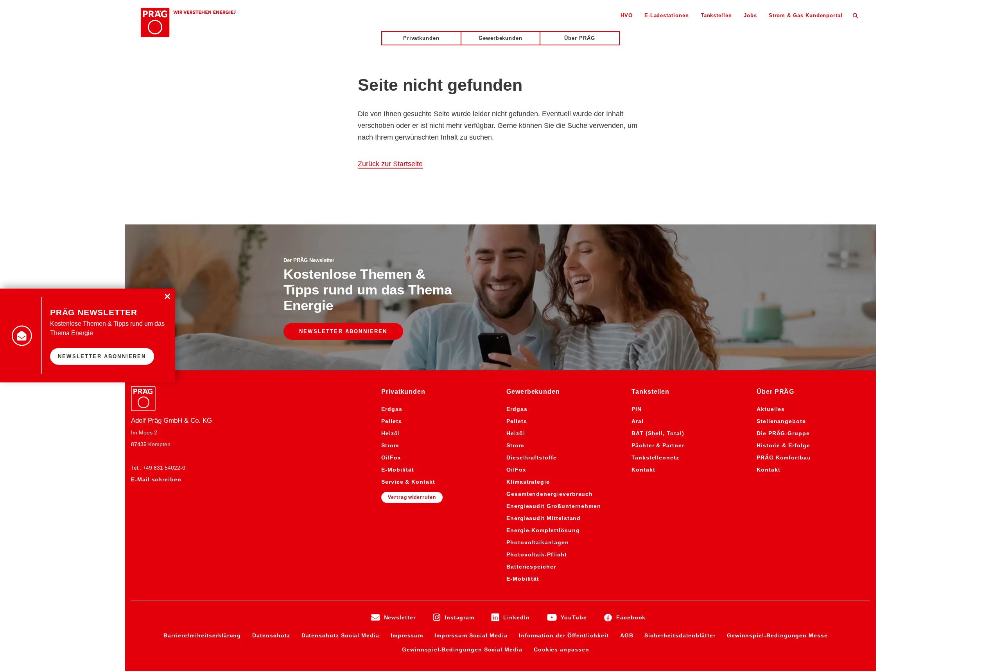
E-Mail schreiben (156, 479)
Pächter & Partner (657, 445)
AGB (626, 635)
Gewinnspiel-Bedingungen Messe (777, 635)
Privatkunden (421, 38)
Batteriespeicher (531, 566)
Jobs (750, 15)
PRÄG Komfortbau (784, 457)
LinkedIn (516, 617)
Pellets (391, 421)
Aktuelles (771, 409)
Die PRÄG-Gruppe (783, 433)
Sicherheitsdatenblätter (679, 635)
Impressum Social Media (470, 635)
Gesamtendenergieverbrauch (549, 494)
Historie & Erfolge (783, 445)
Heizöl (390, 433)
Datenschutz (271, 635)
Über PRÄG (579, 38)
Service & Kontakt (408, 482)
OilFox (391, 457)
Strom (390, 445)
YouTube (574, 617)
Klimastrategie (528, 482)
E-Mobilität (397, 469)
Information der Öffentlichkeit (564, 635)
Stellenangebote (781, 421)
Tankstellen (716, 15)
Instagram (459, 617)
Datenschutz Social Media (340, 635)
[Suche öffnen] (855, 15)
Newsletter (400, 617)
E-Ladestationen (666, 15)
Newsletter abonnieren (343, 331)
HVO (627, 15)
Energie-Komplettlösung (542, 530)
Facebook (631, 617)
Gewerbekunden (500, 38)
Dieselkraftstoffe (531, 457)
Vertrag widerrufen (412, 497)
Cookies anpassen (561, 649)
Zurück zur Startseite (390, 164)
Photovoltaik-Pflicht (536, 554)
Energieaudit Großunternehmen (553, 506)
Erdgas (391, 409)
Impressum (407, 635)
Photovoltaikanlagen (537, 542)
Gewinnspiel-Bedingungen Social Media (462, 649)
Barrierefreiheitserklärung (202, 635)
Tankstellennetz (655, 457)
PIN (636, 409)
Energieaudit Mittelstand (543, 518)
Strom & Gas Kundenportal (806, 15)
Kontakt (643, 469)
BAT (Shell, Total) (657, 433)
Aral (637, 421)
